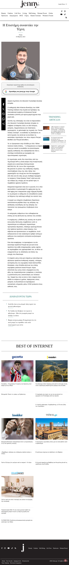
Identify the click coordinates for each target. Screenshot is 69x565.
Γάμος (27, 15)
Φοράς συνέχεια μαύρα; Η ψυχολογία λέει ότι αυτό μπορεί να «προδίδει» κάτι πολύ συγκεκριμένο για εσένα (22, 322)
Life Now (18, 13)
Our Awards (9, 561)
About (3, 561)
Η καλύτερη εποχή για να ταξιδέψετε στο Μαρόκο (49, 452)
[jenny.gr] (30, 4)
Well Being (42, 548)
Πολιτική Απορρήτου (15, 563)
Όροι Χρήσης (5, 563)
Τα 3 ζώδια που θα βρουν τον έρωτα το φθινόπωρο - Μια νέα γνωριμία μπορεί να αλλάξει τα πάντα (21, 313)
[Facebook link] (61, 11)
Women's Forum (48, 15)
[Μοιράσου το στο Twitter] (3, 109)
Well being (32, 13)
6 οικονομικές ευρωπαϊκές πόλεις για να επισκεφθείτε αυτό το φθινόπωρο (51, 442)
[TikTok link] (65, 14)
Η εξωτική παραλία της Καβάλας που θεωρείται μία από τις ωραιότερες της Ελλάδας (51, 463)
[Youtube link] (61, 14)
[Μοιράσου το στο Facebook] (3, 104)
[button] (66, 4)
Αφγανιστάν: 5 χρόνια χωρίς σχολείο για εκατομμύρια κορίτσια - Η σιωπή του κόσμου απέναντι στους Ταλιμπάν (58, 148)
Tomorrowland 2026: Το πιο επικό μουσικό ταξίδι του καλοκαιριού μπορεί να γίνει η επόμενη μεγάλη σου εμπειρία (15, 511)
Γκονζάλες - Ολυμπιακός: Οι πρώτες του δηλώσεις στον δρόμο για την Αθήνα (16, 384)
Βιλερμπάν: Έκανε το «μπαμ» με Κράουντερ (13, 394)
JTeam (20, 35)
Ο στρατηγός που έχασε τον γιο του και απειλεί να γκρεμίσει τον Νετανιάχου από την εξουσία (49, 395)
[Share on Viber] (3, 114)
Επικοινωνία (25, 561)
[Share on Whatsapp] (3, 119)
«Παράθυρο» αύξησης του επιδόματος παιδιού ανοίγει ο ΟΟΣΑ (16, 452)
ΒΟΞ (21, 15)
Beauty (3, 13)
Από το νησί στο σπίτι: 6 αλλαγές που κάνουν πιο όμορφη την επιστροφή (16, 500)
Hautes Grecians (35, 15)
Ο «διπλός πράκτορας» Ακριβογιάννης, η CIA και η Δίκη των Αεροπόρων (51, 405)
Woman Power (42, 13)
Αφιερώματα (14, 15)
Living (25, 13)
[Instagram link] (65, 11)
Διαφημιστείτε (17, 561)
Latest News (61, 4)
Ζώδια (51, 13)
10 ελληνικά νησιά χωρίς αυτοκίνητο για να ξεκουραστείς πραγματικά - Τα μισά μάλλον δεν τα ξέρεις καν (58, 139)
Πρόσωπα (4, 15)
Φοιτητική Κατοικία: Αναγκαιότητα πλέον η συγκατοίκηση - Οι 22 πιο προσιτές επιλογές (17, 442)
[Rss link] (66, 17)
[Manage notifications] (65, 560)
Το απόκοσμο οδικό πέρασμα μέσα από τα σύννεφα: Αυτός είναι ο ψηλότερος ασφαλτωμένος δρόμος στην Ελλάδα (51, 384)
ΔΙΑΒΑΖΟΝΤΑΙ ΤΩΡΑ (21, 296)
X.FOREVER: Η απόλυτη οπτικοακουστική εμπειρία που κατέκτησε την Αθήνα (16, 521)
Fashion (10, 13)
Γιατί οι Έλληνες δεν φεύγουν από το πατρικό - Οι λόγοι (16, 462)
